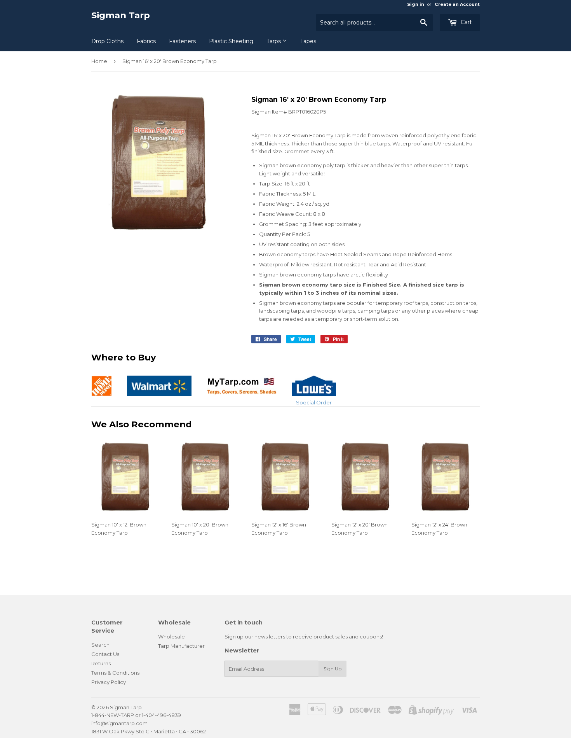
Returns (101, 663)
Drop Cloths (107, 41)
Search (100, 645)
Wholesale (171, 636)
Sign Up (332, 669)
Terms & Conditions (115, 673)
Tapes (308, 41)
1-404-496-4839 (161, 715)
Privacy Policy (108, 682)
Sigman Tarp (120, 15)
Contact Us (105, 654)
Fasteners (182, 41)
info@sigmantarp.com (119, 723)
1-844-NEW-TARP (112, 715)
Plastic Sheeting (231, 41)
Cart (465, 22)
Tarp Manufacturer (181, 646)
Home (99, 61)
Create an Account (457, 4)
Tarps (274, 41)
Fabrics (146, 41)
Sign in (415, 4)
